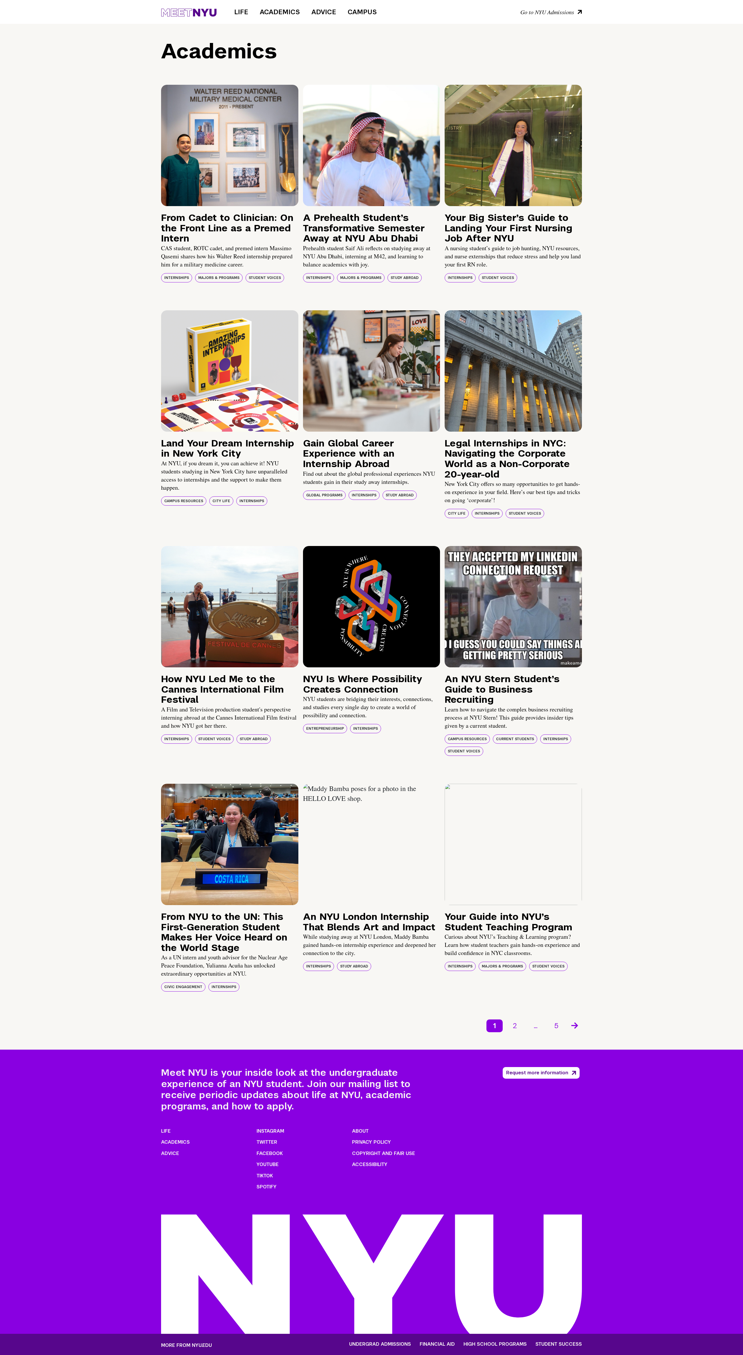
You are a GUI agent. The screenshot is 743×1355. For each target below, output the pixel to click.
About (360, 1131)
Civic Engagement (183, 987)
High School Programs (495, 1344)
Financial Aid (437, 1344)
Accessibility (369, 1164)
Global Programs (324, 495)
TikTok (265, 1176)
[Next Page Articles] (575, 1024)
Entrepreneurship (325, 728)
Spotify (267, 1187)
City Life (221, 501)
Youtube (268, 1164)
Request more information (537, 1073)
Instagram (270, 1131)
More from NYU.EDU (186, 1345)
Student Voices (265, 277)
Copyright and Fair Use (383, 1153)
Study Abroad (405, 277)
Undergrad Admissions (380, 1344)
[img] (229, 145)
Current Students (515, 739)
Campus (362, 11)
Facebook (270, 1153)
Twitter (267, 1142)
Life (241, 11)
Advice (323, 11)
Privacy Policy (371, 1142)
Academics (280, 11)
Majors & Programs (218, 277)
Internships (176, 277)
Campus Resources (183, 501)
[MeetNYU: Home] (189, 11)
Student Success (558, 1344)
